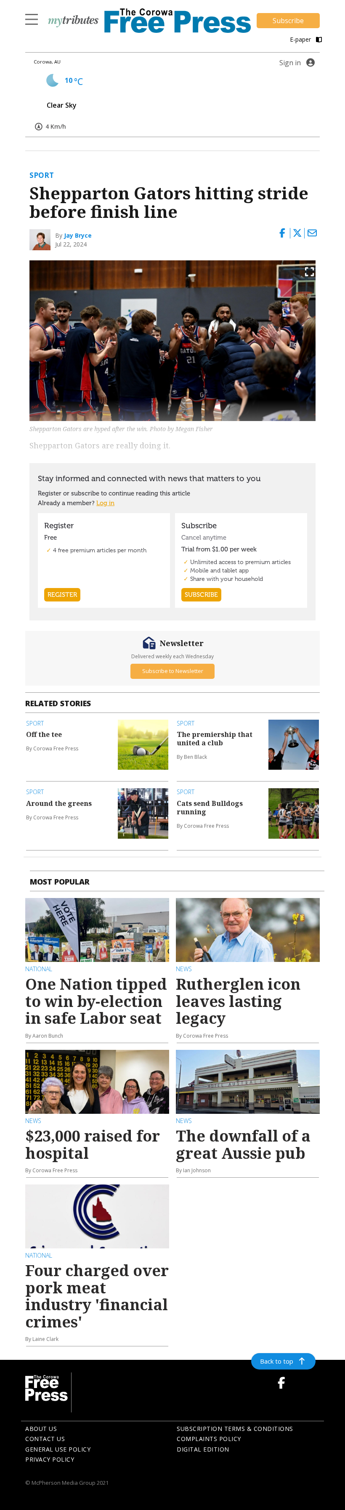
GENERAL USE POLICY (57, 1449)
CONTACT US (45, 1439)
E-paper (301, 39)
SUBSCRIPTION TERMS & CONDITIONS (235, 1429)
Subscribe (288, 20)
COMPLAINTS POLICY (209, 1439)
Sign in (290, 62)
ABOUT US (41, 1429)
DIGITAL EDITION (203, 1449)
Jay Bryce (78, 235)
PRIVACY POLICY (49, 1459)
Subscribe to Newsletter (172, 671)
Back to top (276, 1361)
